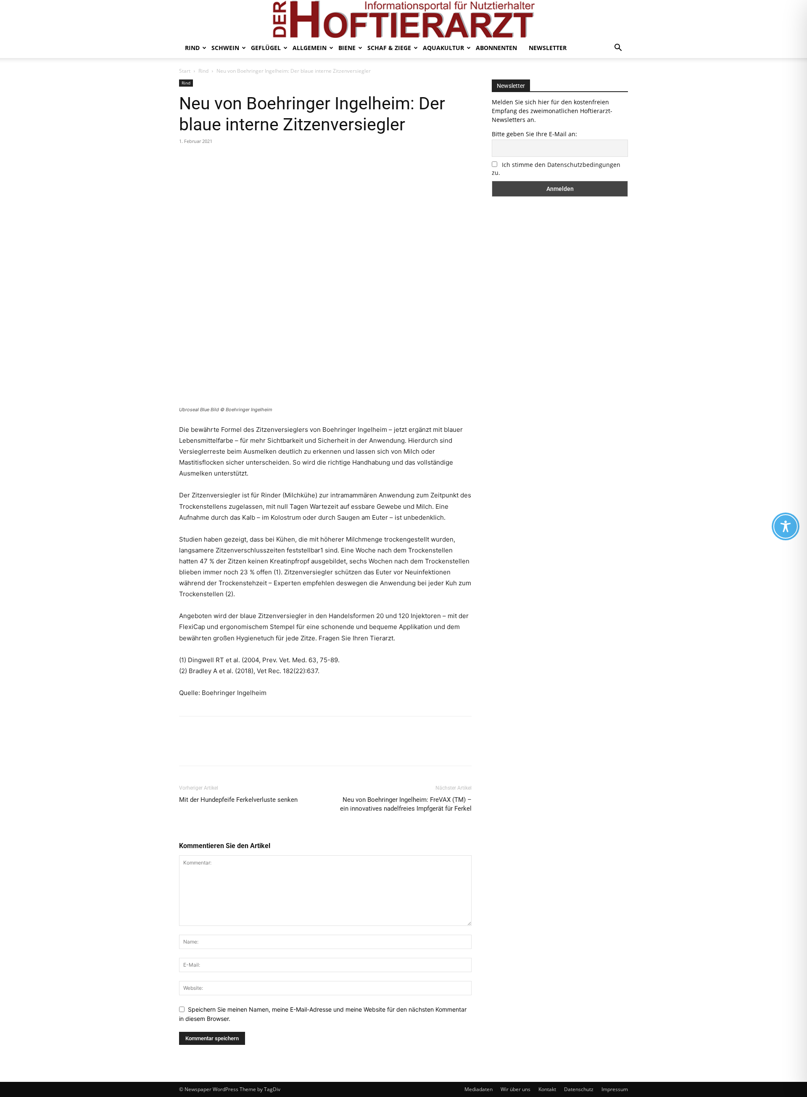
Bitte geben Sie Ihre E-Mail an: (534, 134)
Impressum (614, 1089)
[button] (618, 49)
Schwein (225, 48)
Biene (347, 48)
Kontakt (547, 1089)
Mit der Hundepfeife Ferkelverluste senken (238, 800)
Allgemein (310, 48)
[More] (265, 160)
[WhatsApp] (245, 160)
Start (184, 70)
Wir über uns (515, 1089)
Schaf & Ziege (389, 48)
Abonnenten (496, 48)
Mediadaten (478, 1089)
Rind (192, 48)
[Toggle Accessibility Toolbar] (786, 526)
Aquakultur (443, 48)
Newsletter (548, 48)
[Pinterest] (226, 160)
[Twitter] (206, 160)
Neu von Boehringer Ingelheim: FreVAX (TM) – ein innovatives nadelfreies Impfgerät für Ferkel (406, 804)
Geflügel (266, 48)
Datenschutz (578, 1089)
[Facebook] (187, 160)
